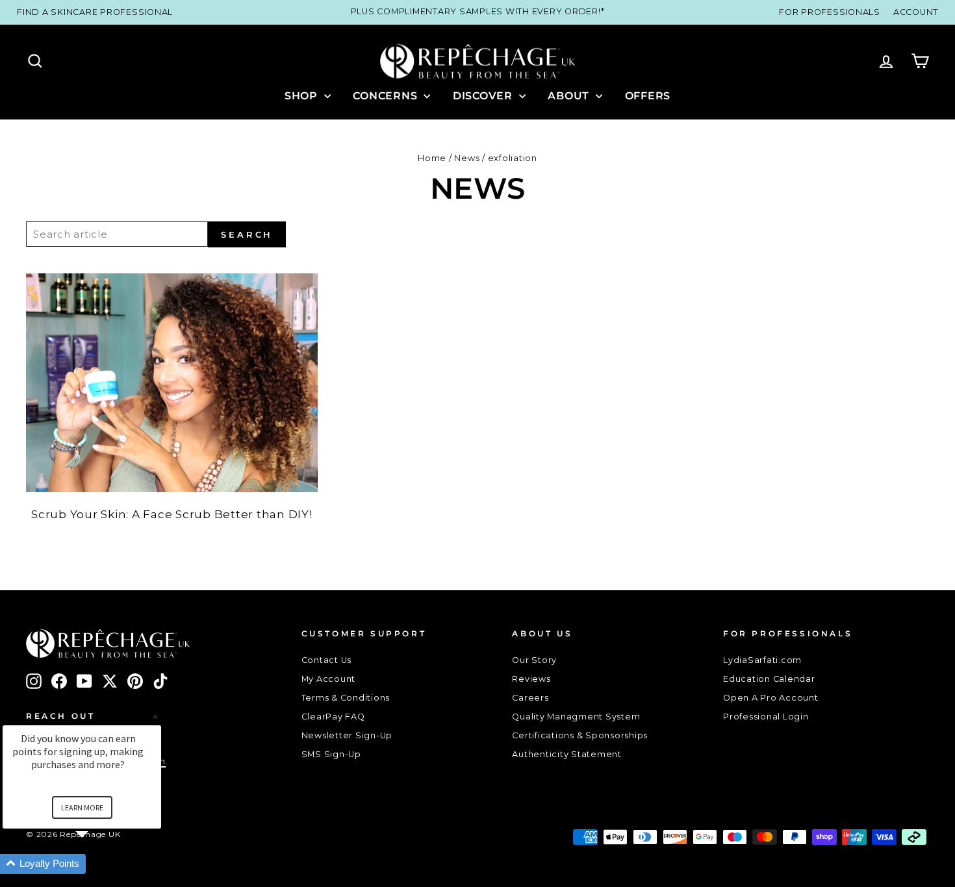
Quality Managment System (576, 716)
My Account (328, 679)
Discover (484, 96)
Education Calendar (769, 679)
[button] (97, 864)
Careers (530, 698)
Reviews (531, 679)
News (466, 158)
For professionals (829, 12)
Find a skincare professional (95, 12)
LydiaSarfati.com (762, 660)
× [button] (155, 716)
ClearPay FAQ (333, 716)
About (570, 96)
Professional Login (766, 716)
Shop (303, 96)
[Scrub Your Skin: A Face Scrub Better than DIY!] (172, 382)
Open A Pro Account (771, 698)
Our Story (534, 660)
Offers (648, 96)
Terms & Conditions (345, 698)
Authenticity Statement (567, 754)
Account (915, 12)
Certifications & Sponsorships (580, 735)
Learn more (82, 807)
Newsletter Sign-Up (347, 735)
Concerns (386, 96)
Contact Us (326, 660)
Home (432, 158)
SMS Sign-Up (331, 754)
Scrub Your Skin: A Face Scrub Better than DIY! (171, 514)
